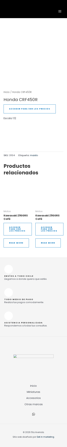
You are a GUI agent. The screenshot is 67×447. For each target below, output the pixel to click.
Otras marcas (33, 404)
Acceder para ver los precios (29, 108)
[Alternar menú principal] (59, 11)
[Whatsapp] (33, 414)
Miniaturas (33, 392)
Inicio (7, 92)
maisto (34, 155)
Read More (16, 243)
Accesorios (33, 398)
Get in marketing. (45, 437)
